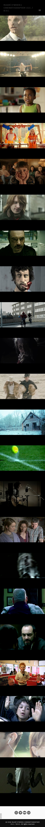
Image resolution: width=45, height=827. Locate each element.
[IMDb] (24, 812)
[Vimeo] (20, 812)
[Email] (28, 812)
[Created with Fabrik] (1, 816)
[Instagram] (16, 812)
